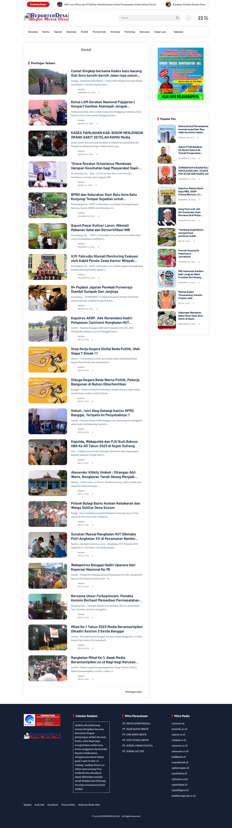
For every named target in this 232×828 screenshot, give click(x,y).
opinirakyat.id (179, 784)
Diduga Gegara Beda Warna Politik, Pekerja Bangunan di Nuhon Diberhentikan (105, 382)
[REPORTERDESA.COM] (46, 20)
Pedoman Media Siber (89, 804)
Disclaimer (52, 804)
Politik (84, 31)
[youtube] (206, 805)
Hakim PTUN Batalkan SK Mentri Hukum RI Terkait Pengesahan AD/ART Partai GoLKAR (190, 149)
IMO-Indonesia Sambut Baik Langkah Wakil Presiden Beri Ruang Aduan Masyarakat (190, 274)
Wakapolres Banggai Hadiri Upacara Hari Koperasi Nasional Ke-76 (103, 567)
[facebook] (186, 805)
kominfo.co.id (179, 729)
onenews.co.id (179, 745)
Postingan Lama (133, 691)
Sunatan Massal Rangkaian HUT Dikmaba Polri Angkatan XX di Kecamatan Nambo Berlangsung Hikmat (103, 536)
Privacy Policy (68, 804)
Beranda (33, 31)
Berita (45, 31)
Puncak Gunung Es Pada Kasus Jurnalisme (188, 253)
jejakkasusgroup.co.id (184, 795)
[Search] (177, 18)
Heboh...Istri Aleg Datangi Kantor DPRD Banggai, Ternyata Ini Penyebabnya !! (102, 412)
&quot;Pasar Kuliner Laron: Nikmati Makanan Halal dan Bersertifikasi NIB (100, 227)
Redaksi (28, 804)
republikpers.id (180, 790)
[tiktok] (201, 805)
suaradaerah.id (180, 762)
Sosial (35, 73)
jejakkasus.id (179, 756)
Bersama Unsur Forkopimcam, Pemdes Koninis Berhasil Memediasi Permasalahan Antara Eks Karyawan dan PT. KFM (105, 598)
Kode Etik (39, 804)
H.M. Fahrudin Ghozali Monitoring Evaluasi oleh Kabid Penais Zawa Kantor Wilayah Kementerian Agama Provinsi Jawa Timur (104, 258)
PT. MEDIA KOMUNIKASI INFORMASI (136, 724)
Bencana (145, 31)
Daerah (58, 31)
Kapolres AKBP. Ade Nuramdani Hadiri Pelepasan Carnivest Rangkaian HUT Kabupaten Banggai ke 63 (101, 320)
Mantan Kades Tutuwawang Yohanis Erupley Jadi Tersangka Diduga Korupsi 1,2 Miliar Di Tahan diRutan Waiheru (190, 294)
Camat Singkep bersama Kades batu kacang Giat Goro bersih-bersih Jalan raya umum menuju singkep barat (106, 73)
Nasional (71, 31)
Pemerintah (99, 31)
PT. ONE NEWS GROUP (134, 734)
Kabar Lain (160, 31)
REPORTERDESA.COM (109, 816)
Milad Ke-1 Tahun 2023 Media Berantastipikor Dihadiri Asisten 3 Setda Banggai (107, 629)
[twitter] (191, 805)
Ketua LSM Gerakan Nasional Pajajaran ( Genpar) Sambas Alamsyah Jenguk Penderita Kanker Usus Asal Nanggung (103, 104)
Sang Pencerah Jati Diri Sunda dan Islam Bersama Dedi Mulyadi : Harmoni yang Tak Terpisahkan (190, 212)
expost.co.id (178, 734)
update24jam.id (180, 768)
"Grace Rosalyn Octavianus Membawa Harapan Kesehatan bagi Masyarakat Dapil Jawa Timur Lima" (104, 165)
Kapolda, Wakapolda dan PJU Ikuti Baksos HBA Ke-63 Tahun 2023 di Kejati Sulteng (104, 443)
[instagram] (196, 805)
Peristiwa (130, 31)
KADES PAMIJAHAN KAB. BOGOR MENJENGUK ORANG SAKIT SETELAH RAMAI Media (107, 135)
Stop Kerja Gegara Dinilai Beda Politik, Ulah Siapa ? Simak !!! (105, 351)
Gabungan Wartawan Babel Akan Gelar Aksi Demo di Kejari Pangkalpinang (190, 315)
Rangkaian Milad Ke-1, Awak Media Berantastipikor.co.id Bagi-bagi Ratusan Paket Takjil (103, 659)
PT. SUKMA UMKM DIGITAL (137, 745)
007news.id (178, 723)
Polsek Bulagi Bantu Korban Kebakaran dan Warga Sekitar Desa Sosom (105, 505)
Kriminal (115, 31)
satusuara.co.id (180, 751)
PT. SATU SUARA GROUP (135, 740)
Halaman (178, 31)
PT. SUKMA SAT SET (133, 751)
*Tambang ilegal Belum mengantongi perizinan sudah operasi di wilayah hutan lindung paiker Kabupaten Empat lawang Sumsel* (190, 232)
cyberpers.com (180, 779)
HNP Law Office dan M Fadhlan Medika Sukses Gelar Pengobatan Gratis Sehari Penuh (56, 4)
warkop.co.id (179, 740)
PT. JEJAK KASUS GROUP (135, 729)
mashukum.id (179, 773)
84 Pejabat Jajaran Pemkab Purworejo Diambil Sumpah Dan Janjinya (101, 289)
